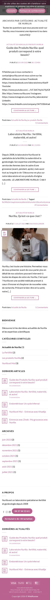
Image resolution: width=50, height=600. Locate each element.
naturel (42, 202)
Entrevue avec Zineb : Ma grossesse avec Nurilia (28, 421)
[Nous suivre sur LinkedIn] (10, 512)
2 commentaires (18, 397)
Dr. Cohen (36, 62)
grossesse (17, 202)
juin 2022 (6, 439)
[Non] (46, 8)
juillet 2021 (7, 472)
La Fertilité (7, 352)
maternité (35, 202)
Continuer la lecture (25, 110)
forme (10, 202)
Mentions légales (17, 592)
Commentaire (41, 123)
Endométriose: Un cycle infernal (24, 403)
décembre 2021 (9, 445)
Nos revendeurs (25, 588)
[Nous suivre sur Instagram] (7, 512)
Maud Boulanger (36, 224)
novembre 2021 (9, 450)
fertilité (5, 202)
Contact (37, 592)
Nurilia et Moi (8, 363)
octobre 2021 (8, 455)
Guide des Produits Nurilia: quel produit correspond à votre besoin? (25, 51)
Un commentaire (18, 385)
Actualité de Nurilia (16, 44)
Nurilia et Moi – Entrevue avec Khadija (27, 411)
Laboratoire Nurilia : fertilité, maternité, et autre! (25, 135)
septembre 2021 (10, 461)
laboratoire (26, 202)
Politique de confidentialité (25, 590)
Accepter (12, 11)
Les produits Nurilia (34, 44)
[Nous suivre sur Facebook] (4, 512)
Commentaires (41, 205)
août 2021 (7, 466)
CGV (30, 592)
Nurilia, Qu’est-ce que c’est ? (25, 216)
